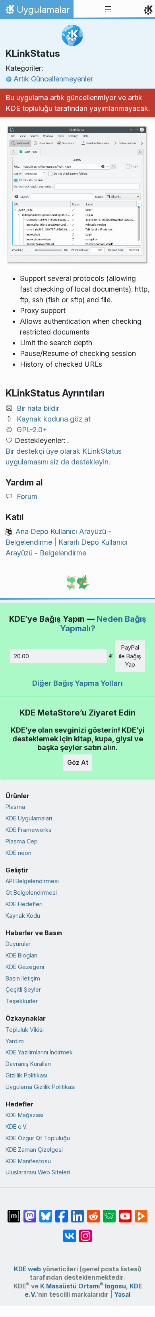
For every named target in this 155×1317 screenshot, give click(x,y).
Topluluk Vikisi (25, 1029)
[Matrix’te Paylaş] (14, 1212)
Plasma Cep (22, 841)
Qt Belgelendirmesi (31, 892)
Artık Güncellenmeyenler (53, 79)
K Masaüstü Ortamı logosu (83, 1286)
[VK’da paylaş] (69, 1232)
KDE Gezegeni (25, 966)
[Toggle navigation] (108, 9)
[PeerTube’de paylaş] (141, 1212)
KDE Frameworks (29, 829)
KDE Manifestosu (28, 1161)
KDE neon (18, 852)
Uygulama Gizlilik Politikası (41, 1086)
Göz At (77, 762)
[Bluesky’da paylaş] (45, 1212)
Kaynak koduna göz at (54, 419)
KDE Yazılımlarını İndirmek (39, 1052)
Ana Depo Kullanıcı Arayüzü (60, 531)
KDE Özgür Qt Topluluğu (38, 1138)
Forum (27, 496)
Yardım (15, 1041)
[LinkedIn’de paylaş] (77, 1212)
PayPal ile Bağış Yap (130, 656)
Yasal (122, 1294)
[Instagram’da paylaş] (85, 1232)
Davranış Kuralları (28, 1063)
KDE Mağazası (24, 1115)
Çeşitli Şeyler (23, 989)
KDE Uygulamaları (29, 818)
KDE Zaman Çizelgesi (34, 1149)
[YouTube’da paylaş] (125, 1212)
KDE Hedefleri (24, 904)
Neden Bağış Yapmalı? (103, 623)
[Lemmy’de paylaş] (109, 1212)
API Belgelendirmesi (32, 881)
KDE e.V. (16, 1126)
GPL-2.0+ (32, 429)
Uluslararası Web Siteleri (38, 1172)
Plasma (15, 806)
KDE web (27, 1269)
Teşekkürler (22, 1001)
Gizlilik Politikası (26, 1075)
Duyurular (18, 943)
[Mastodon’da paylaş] (29, 1212)
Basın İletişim (23, 978)
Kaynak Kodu (23, 915)
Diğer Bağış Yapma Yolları (77, 683)
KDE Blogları (21, 955)
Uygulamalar (37, 11)
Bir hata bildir (38, 408)
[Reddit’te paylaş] (93, 1212)
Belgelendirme (29, 542)
